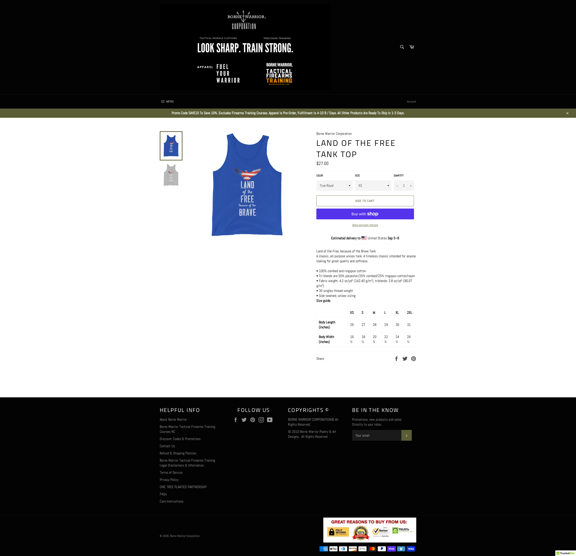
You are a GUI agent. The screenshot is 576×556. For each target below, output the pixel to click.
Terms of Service (171, 472)
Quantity (399, 175)
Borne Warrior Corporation (185, 536)
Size (357, 175)
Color (319, 175)
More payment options (365, 225)
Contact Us (167, 446)
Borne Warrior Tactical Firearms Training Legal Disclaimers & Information (187, 463)
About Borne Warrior (173, 419)
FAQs (163, 494)
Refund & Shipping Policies (178, 453)
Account (411, 101)
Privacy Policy (169, 479)
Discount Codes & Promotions (180, 438)
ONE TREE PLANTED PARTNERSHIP (183, 487)
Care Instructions (171, 501)
